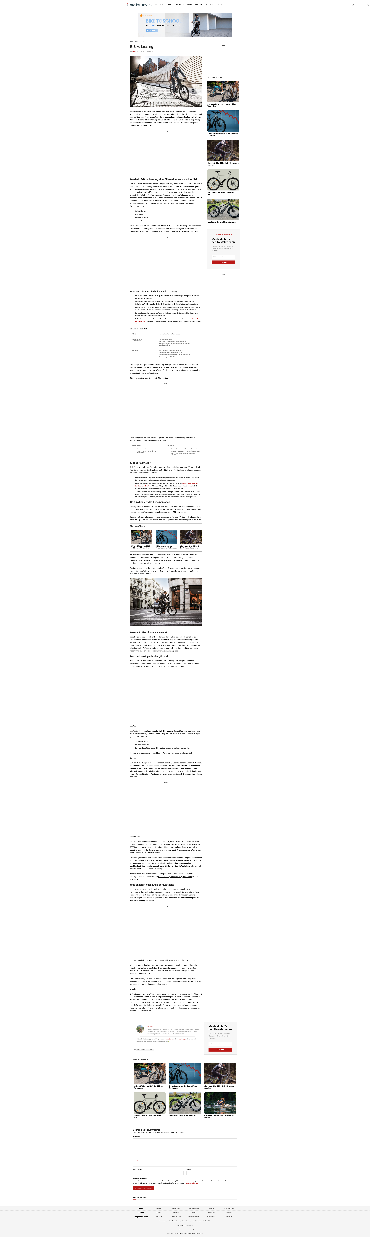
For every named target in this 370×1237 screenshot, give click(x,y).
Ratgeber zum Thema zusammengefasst (162, 651)
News (160, 5)
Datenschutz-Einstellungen (185, 1225)
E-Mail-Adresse (138, 1169)
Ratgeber (142, 41)
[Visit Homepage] (139, 4)
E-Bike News (176, 1208)
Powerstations (211, 1217)
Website (188, 1169)
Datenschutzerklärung (140, 1178)
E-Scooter (179, 5)
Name (135, 1161)
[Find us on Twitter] (353, 5)
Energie (189, 5)
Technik (211, 1208)
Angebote (199, 5)
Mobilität (158, 1208)
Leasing (150, 1049)
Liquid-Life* (187, 877)
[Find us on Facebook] (349, 5)
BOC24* (133, 879)
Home (131, 41)
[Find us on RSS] (368, 5)
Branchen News (229, 1208)
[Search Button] (222, 4)
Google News (169, 1039)
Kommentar (137, 1137)
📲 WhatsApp (181, 1039)
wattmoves (180, 1233)
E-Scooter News (194, 1208)
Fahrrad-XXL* (163, 877)
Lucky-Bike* (175, 877)
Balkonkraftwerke (193, 1217)
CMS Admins (199, 1233)
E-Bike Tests (158, 1217)
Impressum (162, 1221)
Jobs (193, 1221)
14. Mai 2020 (142, 51)
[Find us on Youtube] (364, 5)
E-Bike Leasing (141, 1049)
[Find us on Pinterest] (360, 5)
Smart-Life (210, 5)
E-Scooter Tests (176, 1217)
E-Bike (168, 5)
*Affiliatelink (206, 1221)
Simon (134, 51)
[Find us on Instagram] (357, 5)
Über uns (198, 1221)
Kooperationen (186, 1221)
